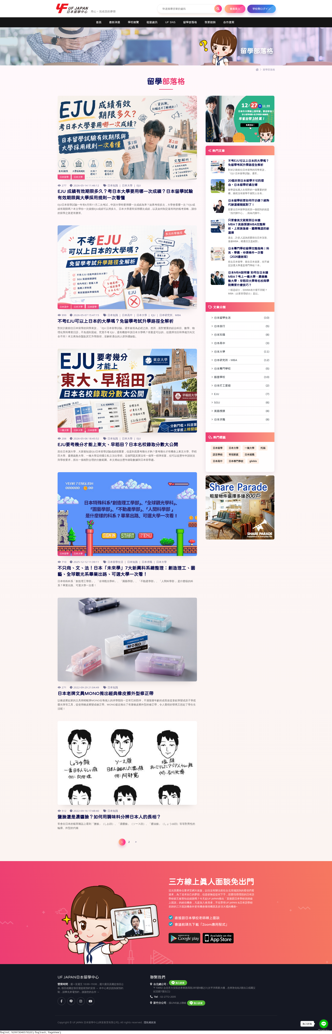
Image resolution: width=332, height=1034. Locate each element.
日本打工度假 (241, 385)
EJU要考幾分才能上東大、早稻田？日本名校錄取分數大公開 (118, 444)
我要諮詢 (210, 22)
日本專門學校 (241, 368)
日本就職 (249, 454)
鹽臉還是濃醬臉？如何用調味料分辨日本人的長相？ (109, 817)
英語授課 (241, 411)
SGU (241, 402)
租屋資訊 (152, 22)
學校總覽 (133, 22)
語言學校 (241, 377)
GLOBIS (253, 461)
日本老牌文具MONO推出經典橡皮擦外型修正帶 (106, 693)
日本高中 (127, 315)
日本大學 (127, 185)
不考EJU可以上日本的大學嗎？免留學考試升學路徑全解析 (116, 321)
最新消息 (114, 22)
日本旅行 (241, 326)
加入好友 (180, 982)
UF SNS (170, 22)
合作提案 (228, 22)
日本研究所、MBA (170, 315)
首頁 (99, 22)
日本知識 (113, 185)
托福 (263, 447)
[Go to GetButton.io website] (323, 1030)
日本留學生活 (115, 562)
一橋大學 (249, 447)
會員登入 (235, 8)
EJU (139, 185)
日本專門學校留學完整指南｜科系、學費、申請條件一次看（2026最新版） (248, 252)
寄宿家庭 (233, 454)
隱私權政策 (150, 1022)
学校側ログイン (261, 8)
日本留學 (218, 447)
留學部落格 (190, 22)
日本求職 (147, 562)
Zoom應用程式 (213, 924)
